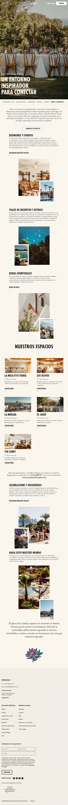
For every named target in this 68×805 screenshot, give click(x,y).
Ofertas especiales (21, 102)
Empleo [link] (21, 719)
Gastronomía (31, 102)
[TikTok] (20, 778)
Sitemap (32, 801)
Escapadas (46, 102)
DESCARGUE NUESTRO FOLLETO (19, 153)
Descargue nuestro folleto (19, 501)
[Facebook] (17, 778)
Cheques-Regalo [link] (6, 732)
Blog (20, 716)
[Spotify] (22, 778)
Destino (4, 712)
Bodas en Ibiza (5, 729)
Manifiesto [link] (21, 709)
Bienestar (39, 102)
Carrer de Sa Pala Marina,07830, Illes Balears (8, 694)
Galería (3, 709)
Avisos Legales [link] (22, 729)
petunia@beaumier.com (11, 686)
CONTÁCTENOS (9, 389)
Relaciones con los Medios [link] (26, 722)
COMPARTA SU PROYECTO (33, 128)
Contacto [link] (21, 712)
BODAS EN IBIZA (14, 287)
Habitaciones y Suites (9, 102)
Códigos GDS (5, 697)
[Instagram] (14, 778)
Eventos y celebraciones (57, 102)
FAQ (3, 735)
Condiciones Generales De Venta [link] (27, 726)
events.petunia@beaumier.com (34, 478)
